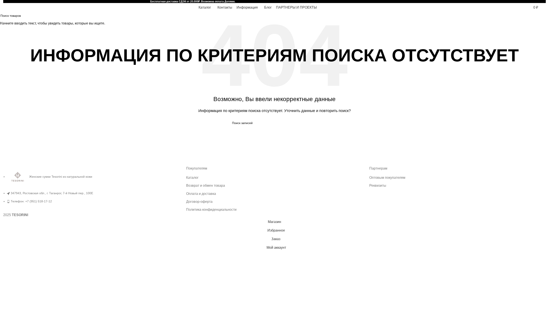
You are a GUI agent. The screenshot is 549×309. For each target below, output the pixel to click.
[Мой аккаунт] (514, 7)
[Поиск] (521, 7)
